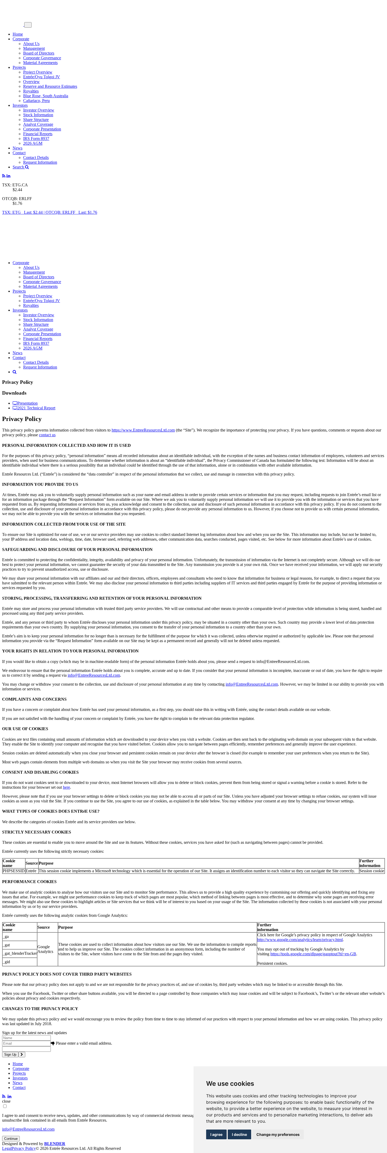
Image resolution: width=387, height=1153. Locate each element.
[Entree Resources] (13, 24)
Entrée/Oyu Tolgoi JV (41, 77)
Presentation (27, 403)
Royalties (31, 91)
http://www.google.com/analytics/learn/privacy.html (300, 939)
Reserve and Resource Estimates (50, 86)
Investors (20, 105)
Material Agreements (40, 62)
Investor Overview (38, 110)
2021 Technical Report (36, 408)
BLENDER (54, 1143)
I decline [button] (239, 1134)
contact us (47, 435)
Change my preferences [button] (278, 1134)
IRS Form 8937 (36, 138)
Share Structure (36, 119)
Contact (19, 153)
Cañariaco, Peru (36, 100)
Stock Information (38, 115)
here (66, 787)
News (17, 148)
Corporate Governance (42, 58)
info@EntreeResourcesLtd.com (94, 675)
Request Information (40, 162)
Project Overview (37, 72)
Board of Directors (38, 53)
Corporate (21, 39)
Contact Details (36, 157)
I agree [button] (216, 1134)
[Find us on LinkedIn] (8, 176)
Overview (31, 81)
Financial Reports (37, 134)
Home (18, 34)
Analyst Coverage (38, 124)
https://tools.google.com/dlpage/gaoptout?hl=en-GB (313, 954)
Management (34, 48)
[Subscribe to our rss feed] (4, 176)
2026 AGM (32, 143)
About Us (31, 43)
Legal (7, 1148)
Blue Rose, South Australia (45, 96)
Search (19, 167)
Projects (19, 67)
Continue (11, 1139)
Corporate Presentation (42, 129)
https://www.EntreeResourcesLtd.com (143, 430)
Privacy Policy (24, 1148)
